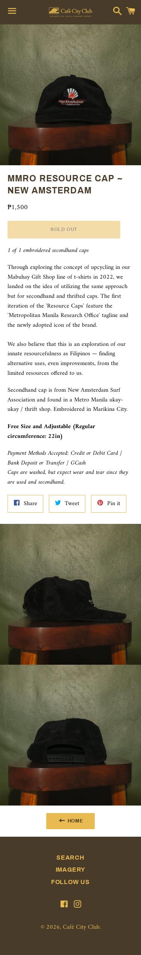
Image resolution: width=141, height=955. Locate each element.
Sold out (63, 229)
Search (70, 857)
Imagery (71, 869)
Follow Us (70, 882)
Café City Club (81, 927)
